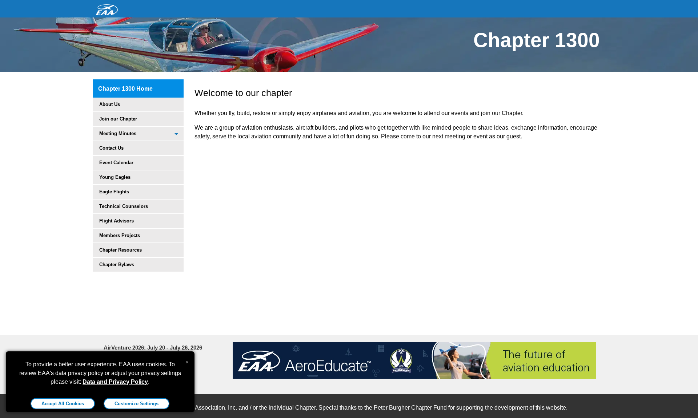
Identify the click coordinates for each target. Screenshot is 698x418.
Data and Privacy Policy (115, 382)
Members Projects (119, 235)
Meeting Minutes (117, 133)
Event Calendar (116, 162)
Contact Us (111, 148)
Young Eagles (115, 177)
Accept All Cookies (62, 403)
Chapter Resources (120, 250)
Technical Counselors (123, 206)
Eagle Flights (114, 191)
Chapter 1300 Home (125, 89)
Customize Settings (137, 403)
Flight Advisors (116, 221)
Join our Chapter (118, 119)
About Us (109, 104)
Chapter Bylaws (116, 264)
